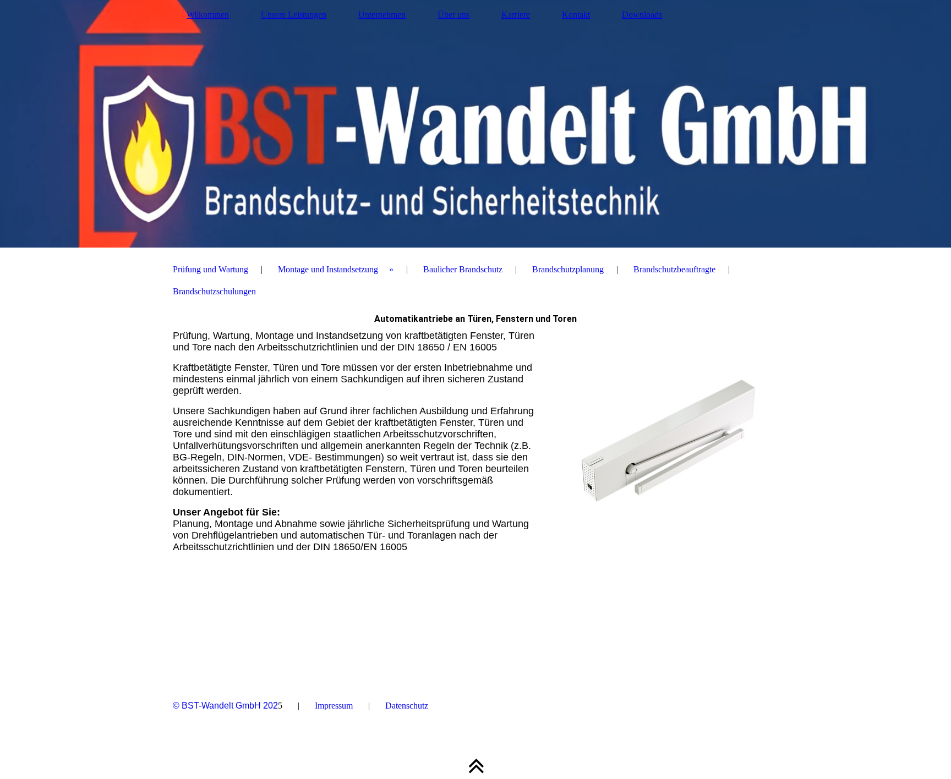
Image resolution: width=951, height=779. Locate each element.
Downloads (642, 14)
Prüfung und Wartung (210, 269)
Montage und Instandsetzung (328, 269)
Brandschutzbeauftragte (674, 269)
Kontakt (576, 14)
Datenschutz (406, 705)
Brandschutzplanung (568, 269)
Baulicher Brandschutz (462, 269)
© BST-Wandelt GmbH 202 (225, 705)
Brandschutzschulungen (214, 291)
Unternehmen (382, 14)
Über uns (453, 14)
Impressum (334, 705)
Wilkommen (208, 14)
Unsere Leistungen (293, 14)
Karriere (515, 14)
